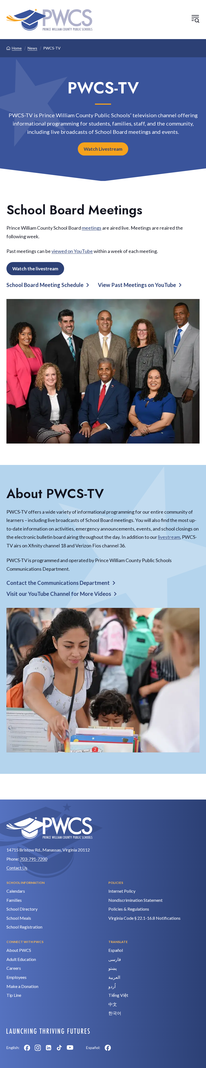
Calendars (15, 890)
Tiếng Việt (118, 995)
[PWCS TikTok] (59, 1047)
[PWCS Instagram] (38, 1047)
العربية (114, 977)
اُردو (112, 986)
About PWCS (18, 950)
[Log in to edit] (48, 1031)
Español (115, 950)
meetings (91, 228)
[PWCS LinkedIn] (48, 1047)
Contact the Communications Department (58, 583)
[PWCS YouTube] (70, 1047)
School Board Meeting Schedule (44, 285)
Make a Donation (22, 986)
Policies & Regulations (128, 908)
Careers (13, 968)
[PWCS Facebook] (27, 1047)
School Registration (24, 926)
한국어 (114, 1013)
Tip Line (13, 995)
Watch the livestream (35, 268)
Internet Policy (121, 890)
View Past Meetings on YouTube (137, 285)
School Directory (22, 908)
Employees (16, 977)
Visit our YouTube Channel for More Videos (58, 593)
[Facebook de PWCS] (108, 1047)
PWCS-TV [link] (52, 48)
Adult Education (21, 959)
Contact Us (16, 867)
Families (14, 900)
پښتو (112, 968)
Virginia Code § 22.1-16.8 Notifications (144, 918)
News (32, 48)
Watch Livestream (103, 149)
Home (17, 48)
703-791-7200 (33, 858)
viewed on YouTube (72, 251)
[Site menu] (195, 18)
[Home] (49, 20)
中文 (112, 1004)
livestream (169, 537)
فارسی (114, 959)
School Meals (18, 918)
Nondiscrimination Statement (135, 900)
